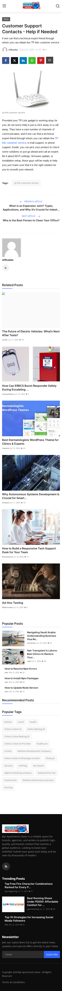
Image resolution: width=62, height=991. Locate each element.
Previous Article (33, 201)
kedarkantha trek (46, 772)
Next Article (29, 216)
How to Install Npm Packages (22, 678)
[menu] (4, 6)
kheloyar (50, 758)
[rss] (6, 866)
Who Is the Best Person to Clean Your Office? (31, 220)
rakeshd (5, 448)
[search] (57, 6)
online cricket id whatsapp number (22, 758)
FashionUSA (10, 780)
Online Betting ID (36, 729)
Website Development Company (34, 751)
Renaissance (7, 556)
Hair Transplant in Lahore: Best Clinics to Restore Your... (42, 654)
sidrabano (31, 643)
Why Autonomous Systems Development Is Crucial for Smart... (30, 496)
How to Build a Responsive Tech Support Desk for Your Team (29, 550)
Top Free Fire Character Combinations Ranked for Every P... (29, 885)
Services (8, 765)
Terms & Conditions (13, 982)
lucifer (5, 339)
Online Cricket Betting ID (16, 736)
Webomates (7, 607)
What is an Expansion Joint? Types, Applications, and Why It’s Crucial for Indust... (31, 207)
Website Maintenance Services (38, 780)
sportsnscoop (33, 909)
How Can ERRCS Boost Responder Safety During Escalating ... (29, 387)
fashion (8, 721)
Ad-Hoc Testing (12, 602)
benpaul (5, 502)
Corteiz (8, 751)
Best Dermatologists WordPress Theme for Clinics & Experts (30, 441)
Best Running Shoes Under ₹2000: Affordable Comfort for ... (42, 902)
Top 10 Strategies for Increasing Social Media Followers (29, 919)
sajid (29, 661)
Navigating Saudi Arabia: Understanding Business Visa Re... (41, 636)
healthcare (42, 743)
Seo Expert (38, 765)
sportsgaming (11, 891)
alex (6, 672)
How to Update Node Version (21, 687)
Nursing (8, 787)
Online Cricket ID (12, 729)
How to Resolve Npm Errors (21, 668)
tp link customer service (26, 182)
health (33, 721)
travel (21, 721)
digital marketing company (18, 772)
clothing (23, 765)
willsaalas (7, 259)
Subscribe (52, 954)
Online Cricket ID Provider (17, 743)
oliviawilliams (8, 394)
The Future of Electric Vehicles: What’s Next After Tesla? (31, 333)
